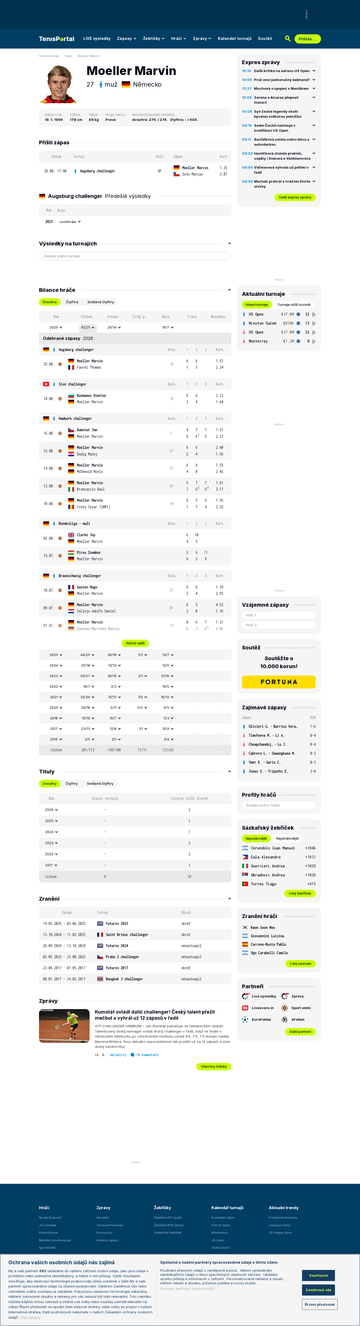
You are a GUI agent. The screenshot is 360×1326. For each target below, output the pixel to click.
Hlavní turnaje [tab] (257, 304)
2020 (54, 707)
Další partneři (300, 1031)
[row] (135, 171)
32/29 (85, 697)
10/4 (165, 728)
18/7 (86, 686)
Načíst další (135, 643)
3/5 (87, 739)
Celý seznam (300, 963)
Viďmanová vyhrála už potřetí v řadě (281, 170)
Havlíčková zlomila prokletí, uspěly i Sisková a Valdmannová (282, 156)
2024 (54, 665)
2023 (54, 676)
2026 (54, 327)
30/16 (112, 655)
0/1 (114, 739)
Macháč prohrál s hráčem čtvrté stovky (282, 184)
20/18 (85, 707)
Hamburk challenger (75, 418)
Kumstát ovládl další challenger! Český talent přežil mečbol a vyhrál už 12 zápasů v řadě (155, 1015)
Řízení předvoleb (320, 1304)
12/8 (113, 728)
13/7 (165, 655)
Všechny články (214, 1066)
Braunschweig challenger (80, 575)
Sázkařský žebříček (167, 1232)
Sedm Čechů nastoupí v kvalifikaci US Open (274, 128)
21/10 (165, 676)
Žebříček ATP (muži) (168, 1217)
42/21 (85, 327)
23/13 (85, 728)
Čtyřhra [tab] (72, 302)
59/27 (85, 676)
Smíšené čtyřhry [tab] (100, 302)
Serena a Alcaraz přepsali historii (276, 100)
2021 (54, 697)
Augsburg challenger (97, 171)
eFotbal (297, 1019)
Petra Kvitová (48, 1232)
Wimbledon (219, 1232)
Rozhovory (104, 1232)
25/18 (85, 665)
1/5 (140, 697)
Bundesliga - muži (74, 523)
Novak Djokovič (50, 1217)
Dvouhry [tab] (49, 783)
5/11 (113, 707)
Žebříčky (151, 38)
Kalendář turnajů (235, 38)
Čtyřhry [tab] (72, 783)
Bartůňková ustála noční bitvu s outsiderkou (281, 142)
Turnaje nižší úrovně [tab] (293, 304)
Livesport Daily (279, 1225)
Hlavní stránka (49, 56)
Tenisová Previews (110, 1225)
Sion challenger (72, 384)
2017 (54, 728)
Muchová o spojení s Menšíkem (281, 88)
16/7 (165, 327)
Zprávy (200, 38)
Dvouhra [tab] (50, 302)
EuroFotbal (261, 1019)
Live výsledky (264, 996)
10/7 (113, 718)
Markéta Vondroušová (55, 1240)
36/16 (112, 676)
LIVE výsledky (97, 38)
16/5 (165, 686)
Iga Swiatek (47, 1247)
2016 (54, 739)
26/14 (112, 327)
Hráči (176, 38)
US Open (217, 1240)
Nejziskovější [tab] (256, 838)
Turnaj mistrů (220, 1247)
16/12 (165, 697)
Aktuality (118, 1055)
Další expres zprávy (295, 197)
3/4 (166, 739)
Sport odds (301, 1008)
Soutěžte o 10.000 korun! (279, 662)
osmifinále (68, 222)
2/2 (113, 686)
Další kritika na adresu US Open (282, 71)
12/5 (165, 665)
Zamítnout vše (318, 1290)
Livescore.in (263, 1008)
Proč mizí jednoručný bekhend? (282, 80)
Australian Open (223, 1217)
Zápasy (124, 38)
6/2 (140, 707)
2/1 (140, 676)
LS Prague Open (280, 1232)
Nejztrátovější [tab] (287, 838)
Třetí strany (30, 1317)
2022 (54, 686)
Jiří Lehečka (47, 1225)
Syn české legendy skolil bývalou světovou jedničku (277, 114)
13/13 (112, 665)
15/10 (86, 718)
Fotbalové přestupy (283, 1217)
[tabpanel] (135, 533)
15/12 (112, 697)
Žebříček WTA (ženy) (168, 1225)
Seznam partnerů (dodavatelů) (187, 1288)
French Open (220, 1225)
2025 (54, 655)
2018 (54, 718)
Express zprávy (107, 1240)
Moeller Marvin (88, 56)
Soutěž (265, 38)
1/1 (141, 728)
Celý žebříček (300, 893)
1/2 (140, 655)
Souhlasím (318, 1275)
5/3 (166, 718)
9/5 (166, 707)
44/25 (85, 655)
